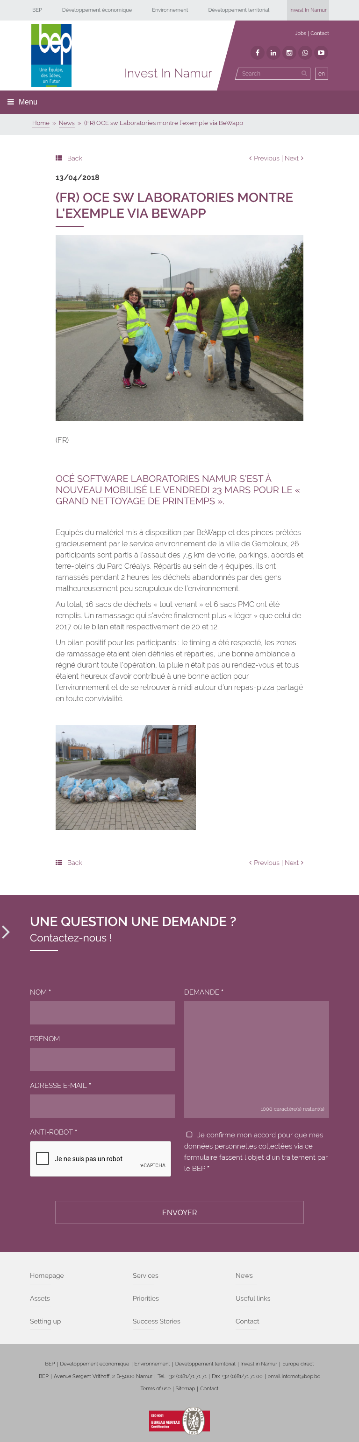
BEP (37, 10)
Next (292, 158)
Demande (203, 992)
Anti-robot (53, 1132)
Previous (267, 158)
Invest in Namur (259, 1364)
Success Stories (156, 1321)
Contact (319, 33)
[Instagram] (289, 53)
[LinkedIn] (273, 53)
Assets (40, 1299)
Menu (28, 102)
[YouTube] (321, 53)
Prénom (45, 1039)
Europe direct (298, 1364)
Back (74, 158)
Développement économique (97, 10)
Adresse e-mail (60, 1085)
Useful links (253, 1299)
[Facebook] (258, 53)
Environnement (170, 10)
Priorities (146, 1299)
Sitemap (185, 1389)
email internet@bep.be (294, 1376)
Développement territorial (238, 10)
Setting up (45, 1321)
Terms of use (155, 1389)
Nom (40, 992)
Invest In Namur (308, 10)
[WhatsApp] (305, 53)
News (244, 1276)
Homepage (47, 1276)
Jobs (300, 33)
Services (145, 1276)
